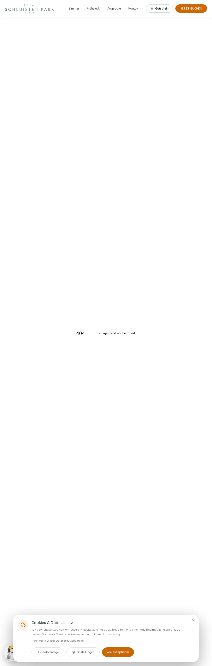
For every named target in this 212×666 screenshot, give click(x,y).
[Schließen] (193, 620)
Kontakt (133, 8)
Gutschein (162, 8)
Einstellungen (85, 652)
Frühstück (93, 8)
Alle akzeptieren (118, 652)
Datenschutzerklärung (70, 640)
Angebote (114, 8)
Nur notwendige (48, 652)
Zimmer (74, 8)
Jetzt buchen (191, 8)
